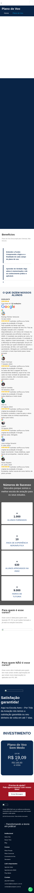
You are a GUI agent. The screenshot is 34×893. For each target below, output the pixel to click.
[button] (17, 794)
